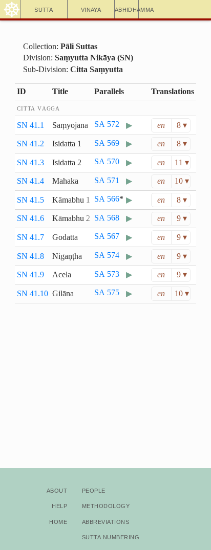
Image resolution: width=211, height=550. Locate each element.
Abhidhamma (127, 9)
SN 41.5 (30, 199)
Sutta (43, 9)
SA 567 (106, 236)
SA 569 (106, 143)
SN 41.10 (32, 293)
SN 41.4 (30, 181)
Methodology (106, 505)
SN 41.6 (30, 218)
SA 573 (106, 274)
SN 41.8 (30, 256)
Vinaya (91, 9)
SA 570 (106, 161)
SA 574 (106, 255)
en (161, 125)
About (57, 490)
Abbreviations (105, 521)
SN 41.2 (30, 143)
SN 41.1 (30, 125)
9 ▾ (182, 218)
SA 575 (106, 292)
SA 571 (106, 180)
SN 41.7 (30, 237)
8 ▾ (182, 125)
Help (59, 505)
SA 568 (106, 217)
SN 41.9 (30, 274)
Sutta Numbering (110, 536)
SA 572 (106, 124)
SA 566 (106, 198)
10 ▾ (182, 181)
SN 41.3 (30, 162)
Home (58, 521)
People (94, 490)
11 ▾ (182, 162)
